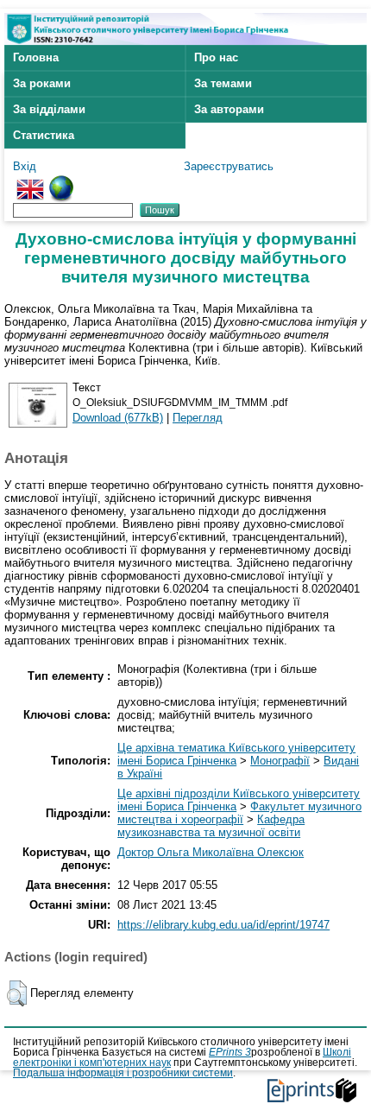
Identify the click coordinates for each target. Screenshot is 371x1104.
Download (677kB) (117, 417)
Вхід (24, 166)
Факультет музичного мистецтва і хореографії (239, 813)
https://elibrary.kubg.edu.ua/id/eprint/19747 (223, 924)
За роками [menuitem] (42, 83)
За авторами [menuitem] (229, 109)
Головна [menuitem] (36, 57)
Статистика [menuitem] (43, 135)
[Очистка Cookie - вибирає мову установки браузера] (61, 181)
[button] (17, 993)
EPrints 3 (230, 1052)
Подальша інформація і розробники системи (123, 1073)
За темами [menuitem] (223, 83)
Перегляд (198, 417)
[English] (30, 181)
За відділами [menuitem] (49, 109)
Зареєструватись (229, 166)
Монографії (280, 760)
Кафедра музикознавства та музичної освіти (211, 826)
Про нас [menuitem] (216, 57)
